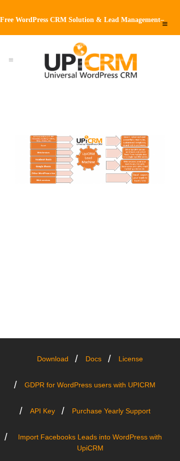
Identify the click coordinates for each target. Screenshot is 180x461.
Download (52, 359)
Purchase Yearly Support (111, 411)
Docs (94, 359)
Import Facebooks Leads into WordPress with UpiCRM (90, 442)
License (130, 359)
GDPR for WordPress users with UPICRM (90, 385)
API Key (42, 411)
